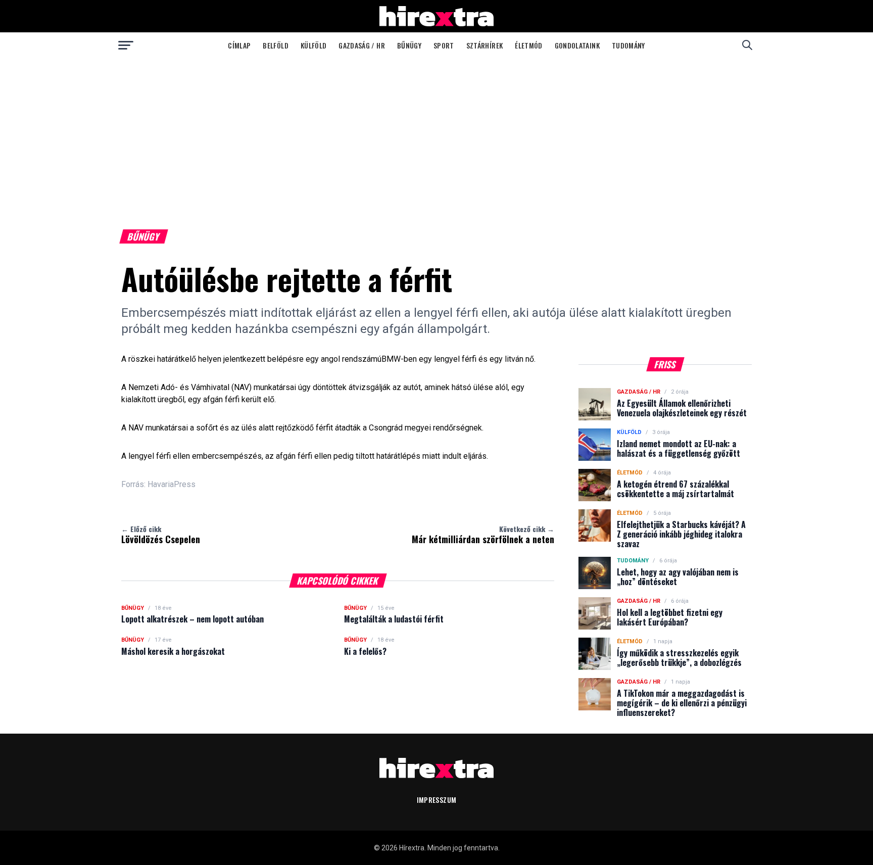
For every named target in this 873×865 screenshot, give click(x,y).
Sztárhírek (484, 45)
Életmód (528, 45)
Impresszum (437, 799)
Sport (443, 45)
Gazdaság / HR (361, 45)
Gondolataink (577, 45)
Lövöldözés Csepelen (160, 534)
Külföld (313, 45)
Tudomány (628, 45)
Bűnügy (409, 45)
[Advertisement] (436, 133)
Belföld (275, 45)
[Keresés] (747, 45)
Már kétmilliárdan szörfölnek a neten (483, 534)
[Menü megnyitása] (125, 45)
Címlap (239, 45)
